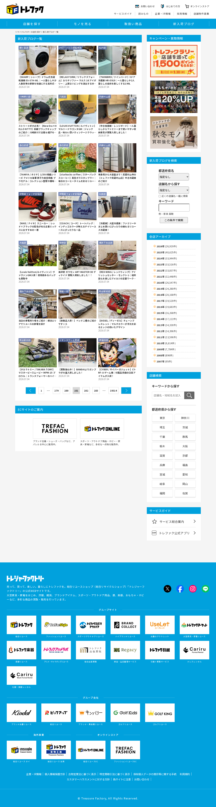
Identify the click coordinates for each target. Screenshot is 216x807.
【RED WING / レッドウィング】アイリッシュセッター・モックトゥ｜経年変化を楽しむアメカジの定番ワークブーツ (117, 275)
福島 (185, 465)
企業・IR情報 (163, 13)
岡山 (185, 484)
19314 (113, 390)
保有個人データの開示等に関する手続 (154, 774)
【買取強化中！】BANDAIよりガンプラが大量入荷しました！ (77, 371)
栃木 (162, 446)
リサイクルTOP (22, 31)
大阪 (185, 446)
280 (66, 390)
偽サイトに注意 (122, 779)
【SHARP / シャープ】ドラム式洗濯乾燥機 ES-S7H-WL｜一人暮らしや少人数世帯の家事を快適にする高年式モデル (37, 80)
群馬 (185, 437)
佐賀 (185, 493)
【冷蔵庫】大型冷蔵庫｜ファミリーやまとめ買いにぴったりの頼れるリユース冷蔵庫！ (117, 226)
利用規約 (185, 774)
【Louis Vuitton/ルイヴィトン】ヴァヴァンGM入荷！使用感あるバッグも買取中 (37, 275)
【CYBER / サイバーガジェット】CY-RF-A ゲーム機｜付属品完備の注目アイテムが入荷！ (117, 373)
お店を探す (36, 31)
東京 (162, 418)
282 (86, 390)
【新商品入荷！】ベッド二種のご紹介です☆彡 (77, 322)
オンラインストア (199, 6)
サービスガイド (123, 13)
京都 (185, 455)
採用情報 (182, 13)
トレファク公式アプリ (174, 533)
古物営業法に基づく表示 (82, 774)
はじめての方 (173, 6)
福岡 (162, 493)
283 (96, 390)
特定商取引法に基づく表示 (115, 774)
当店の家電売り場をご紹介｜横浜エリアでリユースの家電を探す (37, 322)
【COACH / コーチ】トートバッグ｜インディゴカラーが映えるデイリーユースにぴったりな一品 (77, 226)
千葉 (162, 437)
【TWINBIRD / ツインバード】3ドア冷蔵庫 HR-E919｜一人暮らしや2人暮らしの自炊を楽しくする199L (116, 80)
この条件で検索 (173, 220)
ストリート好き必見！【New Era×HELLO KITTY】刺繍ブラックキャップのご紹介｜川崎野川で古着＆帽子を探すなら (38, 129)
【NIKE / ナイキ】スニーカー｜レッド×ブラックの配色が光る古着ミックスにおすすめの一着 (37, 226)
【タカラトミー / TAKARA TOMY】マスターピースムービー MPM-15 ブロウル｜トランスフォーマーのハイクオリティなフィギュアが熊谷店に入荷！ (37, 373)
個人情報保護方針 (55, 774)
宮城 (162, 474)
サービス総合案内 (171, 521)
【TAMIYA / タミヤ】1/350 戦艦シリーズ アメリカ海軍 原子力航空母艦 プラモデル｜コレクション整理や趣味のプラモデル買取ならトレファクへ (37, 178)
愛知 (185, 474)
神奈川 (185, 418)
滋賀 (162, 455)
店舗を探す (32, 24)
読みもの (143, 13)
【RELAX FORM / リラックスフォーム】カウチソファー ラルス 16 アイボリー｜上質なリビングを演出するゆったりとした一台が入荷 (77, 80)
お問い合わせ (141, 779)
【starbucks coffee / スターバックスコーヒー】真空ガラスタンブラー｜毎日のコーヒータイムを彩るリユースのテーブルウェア (77, 178)
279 (56, 390)
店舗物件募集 (201, 13)
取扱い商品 (133, 24)
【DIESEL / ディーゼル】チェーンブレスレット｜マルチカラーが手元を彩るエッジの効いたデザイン (117, 324)
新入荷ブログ (184, 24)
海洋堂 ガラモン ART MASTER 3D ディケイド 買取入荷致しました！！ (77, 273)
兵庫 (162, 465)
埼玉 (162, 427)
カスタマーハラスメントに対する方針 (88, 779)
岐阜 (162, 484)
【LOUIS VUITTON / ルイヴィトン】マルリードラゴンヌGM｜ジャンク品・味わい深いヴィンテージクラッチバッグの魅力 (77, 129)
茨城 (185, 427)
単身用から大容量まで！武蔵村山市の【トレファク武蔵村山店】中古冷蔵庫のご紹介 (117, 178)
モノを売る (83, 24)
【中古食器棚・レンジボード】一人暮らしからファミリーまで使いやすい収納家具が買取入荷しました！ (117, 129)
